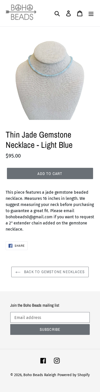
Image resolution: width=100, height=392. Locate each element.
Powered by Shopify (73, 375)
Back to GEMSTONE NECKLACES (54, 271)
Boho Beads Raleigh (39, 375)
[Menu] (91, 13)
